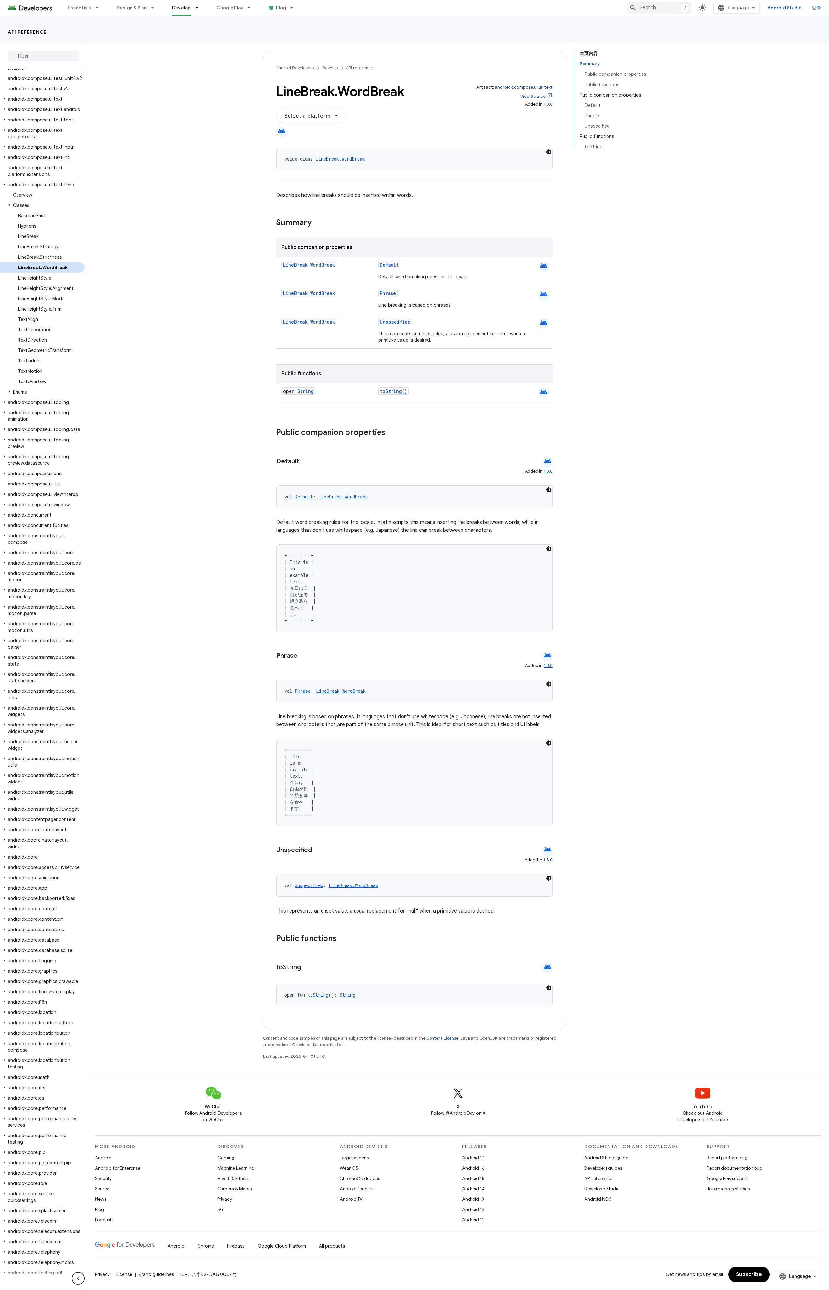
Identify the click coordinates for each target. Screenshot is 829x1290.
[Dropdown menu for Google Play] (252, 8)
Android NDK (597, 1199)
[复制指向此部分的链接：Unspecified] (318, 850)
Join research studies (728, 1189)
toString (391, 391)
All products (332, 1246)
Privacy (224, 1199)
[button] (42, 99)
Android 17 (473, 1157)
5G (220, 1209)
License (124, 1274)
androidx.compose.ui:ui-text (524, 87)
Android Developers (295, 68)
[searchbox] (43, 56)
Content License (442, 1038)
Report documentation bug (734, 1168)
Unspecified (395, 322)
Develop (181, 8)
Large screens (354, 1157)
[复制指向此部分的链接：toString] (307, 968)
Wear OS (349, 1168)
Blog (281, 8)
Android (103, 1157)
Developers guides (603, 1168)
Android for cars (356, 1189)
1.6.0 (548, 859)
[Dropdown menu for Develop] (200, 8)
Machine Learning (235, 1168)
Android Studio (784, 8)
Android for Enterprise (117, 1168)
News (100, 1199)
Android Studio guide (606, 1157)
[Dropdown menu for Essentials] (100, 8)
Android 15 (473, 1178)
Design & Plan (132, 8)
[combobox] (659, 8)
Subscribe (749, 1274)
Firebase (236, 1246)
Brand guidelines (156, 1274)
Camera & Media (234, 1189)
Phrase (388, 293)
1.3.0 (548, 104)
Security (103, 1178)
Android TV (351, 1199)
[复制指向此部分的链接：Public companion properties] (393, 433)
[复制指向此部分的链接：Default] (305, 462)
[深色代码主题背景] (548, 152)
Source (102, 1189)
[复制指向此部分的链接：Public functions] (344, 939)
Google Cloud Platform (282, 1246)
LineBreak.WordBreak (340, 159)
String (305, 391)
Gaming (225, 1157)
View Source (533, 96)
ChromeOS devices (360, 1178)
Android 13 (473, 1199)
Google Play (230, 8)
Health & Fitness (233, 1178)
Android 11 (473, 1220)
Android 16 (473, 1168)
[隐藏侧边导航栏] (78, 1278)
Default (389, 265)
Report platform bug (727, 1157)
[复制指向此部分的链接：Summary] (318, 223)
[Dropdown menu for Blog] (294, 8)
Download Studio (601, 1189)
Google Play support (727, 1178)
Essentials (79, 8)
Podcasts (104, 1220)
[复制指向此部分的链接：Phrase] (303, 656)
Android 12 (473, 1209)
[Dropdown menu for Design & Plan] (155, 8)
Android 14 (473, 1189)
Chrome (206, 1246)
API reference (27, 32)
